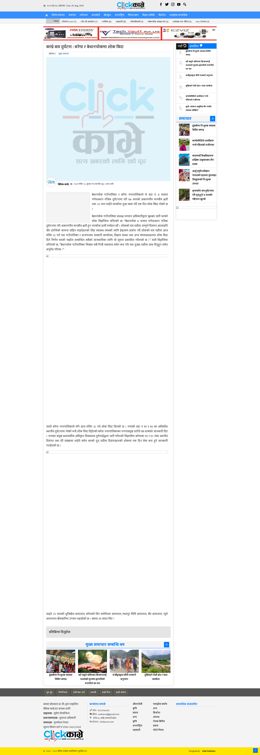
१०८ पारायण (203, 22)
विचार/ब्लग (133, 15)
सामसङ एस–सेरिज (182, 22)
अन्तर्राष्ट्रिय (119, 15)
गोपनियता (62, 692)
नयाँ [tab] (180, 46)
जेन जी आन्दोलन (90, 22)
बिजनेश (162, 15)
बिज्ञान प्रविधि (148, 15)
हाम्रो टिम (106, 692)
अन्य (155, 708)
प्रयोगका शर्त (79, 692)
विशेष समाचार (58, 15)
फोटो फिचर (158, 730)
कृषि (135, 708)
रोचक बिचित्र (159, 721)
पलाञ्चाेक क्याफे (160, 704)
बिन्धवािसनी (137, 22)
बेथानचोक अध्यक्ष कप (158, 22)
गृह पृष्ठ (49, 692)
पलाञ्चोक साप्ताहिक (178, 15)
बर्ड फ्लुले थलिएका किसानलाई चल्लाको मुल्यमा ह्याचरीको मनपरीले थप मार (200, 65)
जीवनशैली (137, 704)
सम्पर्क (93, 692)
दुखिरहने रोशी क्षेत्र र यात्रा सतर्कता (199, 86)
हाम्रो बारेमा (121, 692)
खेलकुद (107, 15)
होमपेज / (52, 54)
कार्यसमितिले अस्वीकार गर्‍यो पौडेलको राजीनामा (197, 98)
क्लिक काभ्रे (63, 184)
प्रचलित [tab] (194, 46)
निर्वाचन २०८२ (69, 22)
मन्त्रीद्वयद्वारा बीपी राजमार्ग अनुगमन (199, 75)
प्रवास (135, 713)
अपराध (156, 717)
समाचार (72, 15)
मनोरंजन (84, 15)
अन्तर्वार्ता (96, 15)
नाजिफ (107, 22)
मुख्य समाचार (63, 54)
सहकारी (121, 22)
